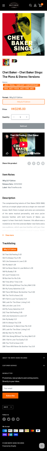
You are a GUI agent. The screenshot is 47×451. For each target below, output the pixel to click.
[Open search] (30, 5)
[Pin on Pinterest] (33, 163)
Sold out (23, 126)
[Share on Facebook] (29, 163)
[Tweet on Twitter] (38, 163)
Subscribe (10, 395)
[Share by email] (43, 163)
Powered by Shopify (9, 446)
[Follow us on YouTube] (18, 419)
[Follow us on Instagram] (13, 419)
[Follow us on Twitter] (8, 419)
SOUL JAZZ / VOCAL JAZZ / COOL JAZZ (19, 88)
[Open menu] (3, 5)
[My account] (35, 5)
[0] (40, 5)
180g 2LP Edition (10, 249)
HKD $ (6, 407)
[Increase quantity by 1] (26, 117)
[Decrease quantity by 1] (13, 117)
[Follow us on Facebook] (4, 419)
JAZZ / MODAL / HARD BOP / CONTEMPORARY (21, 85)
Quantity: (6, 117)
